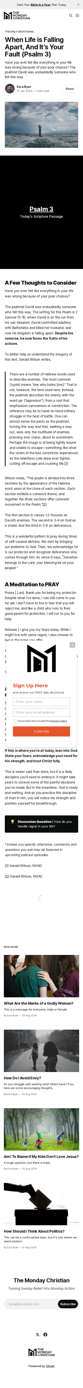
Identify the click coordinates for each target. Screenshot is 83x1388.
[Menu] (77, 15)
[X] (38, 1335)
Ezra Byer (24, 87)
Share (70, 89)
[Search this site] (71, 15)
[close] (78, 5)
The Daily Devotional (19, 31)
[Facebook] (45, 1335)
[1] (66, 464)
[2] (44, 504)
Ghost (50, 1366)
